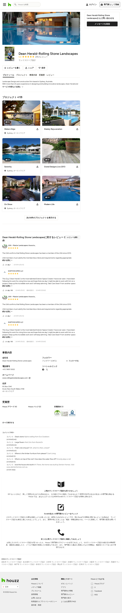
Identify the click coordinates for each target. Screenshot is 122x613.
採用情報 (34, 594)
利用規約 (34, 601)
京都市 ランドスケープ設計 (78, 562)
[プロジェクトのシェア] (37, 129)
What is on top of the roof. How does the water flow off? (35, 459)
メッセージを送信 (102, 24)
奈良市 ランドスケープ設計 (46, 564)
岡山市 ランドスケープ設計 (67, 564)
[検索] (15, 4)
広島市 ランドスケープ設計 (89, 564)
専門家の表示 (66, 598)
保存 (43, 68)
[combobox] (27, 4)
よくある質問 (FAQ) (68, 601)
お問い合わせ (36, 598)
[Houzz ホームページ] (9, 4)
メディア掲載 (36, 587)
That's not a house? (22, 448)
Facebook (98, 591)
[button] (4, 4)
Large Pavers (19, 442)
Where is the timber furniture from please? (31, 453)
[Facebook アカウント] (43, 369)
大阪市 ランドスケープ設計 (99, 562)
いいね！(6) (9, 290)
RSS (96, 595)
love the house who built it (24, 465)
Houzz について (37, 584)
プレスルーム (36, 591)
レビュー (50, 75)
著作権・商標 (36, 605)
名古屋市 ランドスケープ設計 (34, 562)
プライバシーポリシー (48, 601)
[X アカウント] (47, 369)
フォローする (74, 361)
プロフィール (8, 75)
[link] (7, 260)
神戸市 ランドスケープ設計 (24, 564)
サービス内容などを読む (11, 87)
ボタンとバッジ (67, 584)
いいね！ (8, 265)
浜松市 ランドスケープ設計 (11, 562)
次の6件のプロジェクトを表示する (41, 218)
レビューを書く (73, 237)
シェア (31, 68)
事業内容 (33, 75)
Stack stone (19, 437)
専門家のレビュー (67, 594)
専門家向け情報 (67, 591)
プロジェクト (22, 75)
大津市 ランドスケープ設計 (56, 562)
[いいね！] (3, 265)
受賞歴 (42, 75)
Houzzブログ (99, 584)
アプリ (63, 587)
